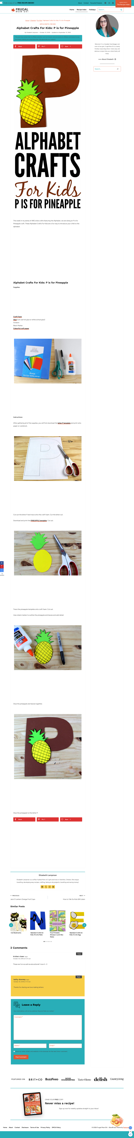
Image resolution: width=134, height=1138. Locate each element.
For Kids (53, 24)
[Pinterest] (113, 3)
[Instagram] (109, 3)
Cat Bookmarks (16, 933)
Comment (18, 1017)
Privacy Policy (45, 1127)
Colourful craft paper (21, 328)
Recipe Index (81, 10)
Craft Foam (17, 317)
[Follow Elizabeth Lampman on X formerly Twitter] (46, 886)
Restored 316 (127, 1127)
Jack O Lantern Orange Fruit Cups (22, 897)
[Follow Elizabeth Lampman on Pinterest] (53, 886)
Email (52, 1046)
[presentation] (18, 920)
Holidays (92, 10)
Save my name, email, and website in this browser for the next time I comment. (42, 1051)
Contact (86, 3)
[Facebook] (105, 3)
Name (17, 1046)
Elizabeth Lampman (32, 32)
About (80, 3)
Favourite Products (96, 3)
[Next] (84, 925)
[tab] (44, 941)
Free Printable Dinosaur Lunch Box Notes (56, 935)
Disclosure (25, 1127)
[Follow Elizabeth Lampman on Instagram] (49, 886)
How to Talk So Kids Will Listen (74, 897)
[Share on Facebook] (2, 563)
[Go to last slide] (11, 925)
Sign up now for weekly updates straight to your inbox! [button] (79, 1109)
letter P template (64, 423)
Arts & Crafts (44, 24)
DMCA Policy (56, 1127)
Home (72, 10)
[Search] (117, 69)
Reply (79, 954)
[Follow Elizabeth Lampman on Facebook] (42, 886)
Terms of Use (34, 1127)
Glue (15, 320)
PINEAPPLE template (39, 521)
